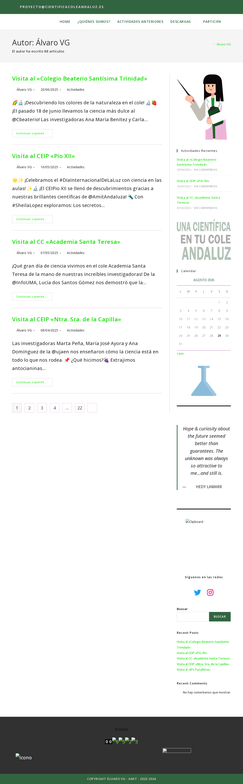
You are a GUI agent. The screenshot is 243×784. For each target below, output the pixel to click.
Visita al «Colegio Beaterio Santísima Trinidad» (79, 78)
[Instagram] (210, 592)
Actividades (75, 89)
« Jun (180, 353)
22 (79, 408)
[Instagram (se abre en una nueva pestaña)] (221, 7)
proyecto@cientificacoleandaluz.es (62, 7)
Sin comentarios (205, 169)
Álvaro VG (224, 44)
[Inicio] (211, 44)
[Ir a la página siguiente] (92, 408)
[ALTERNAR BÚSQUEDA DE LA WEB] (229, 21)
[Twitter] (197, 592)
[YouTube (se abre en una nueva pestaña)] (228, 7)
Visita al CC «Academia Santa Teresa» (66, 241)
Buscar (182, 609)
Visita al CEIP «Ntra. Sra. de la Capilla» (66, 319)
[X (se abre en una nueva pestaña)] (213, 7)
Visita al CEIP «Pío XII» (43, 156)
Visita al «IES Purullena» (193, 669)
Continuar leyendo (34, 132)
